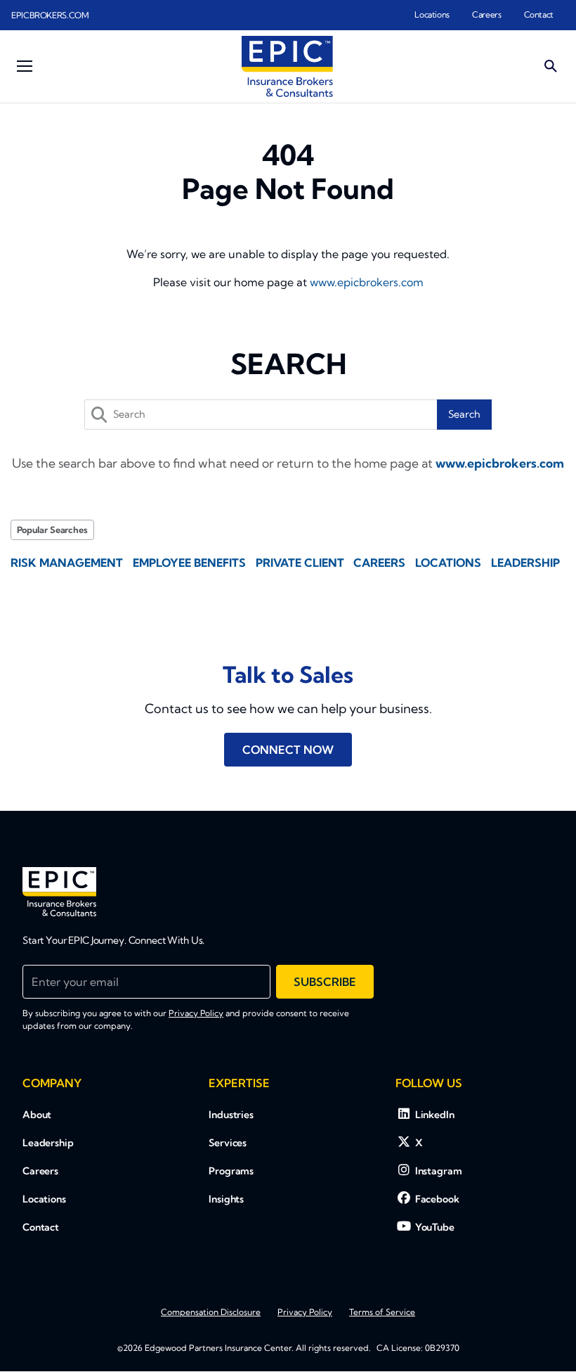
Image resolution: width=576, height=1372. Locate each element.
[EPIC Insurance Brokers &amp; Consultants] (59, 891)
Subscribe (325, 982)
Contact (539, 14)
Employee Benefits (189, 563)
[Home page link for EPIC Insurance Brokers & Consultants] (287, 66)
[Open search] (551, 66)
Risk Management (67, 563)
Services (228, 1142)
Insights (226, 1199)
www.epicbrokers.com (367, 282)
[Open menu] (24, 66)
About (36, 1114)
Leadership (525, 563)
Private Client (300, 563)
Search (464, 414)
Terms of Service (382, 1312)
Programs (231, 1171)
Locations (432, 14)
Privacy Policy (196, 1013)
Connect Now (288, 750)
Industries (231, 1114)
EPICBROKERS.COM (50, 15)
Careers (486, 14)
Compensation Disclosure (211, 1312)
